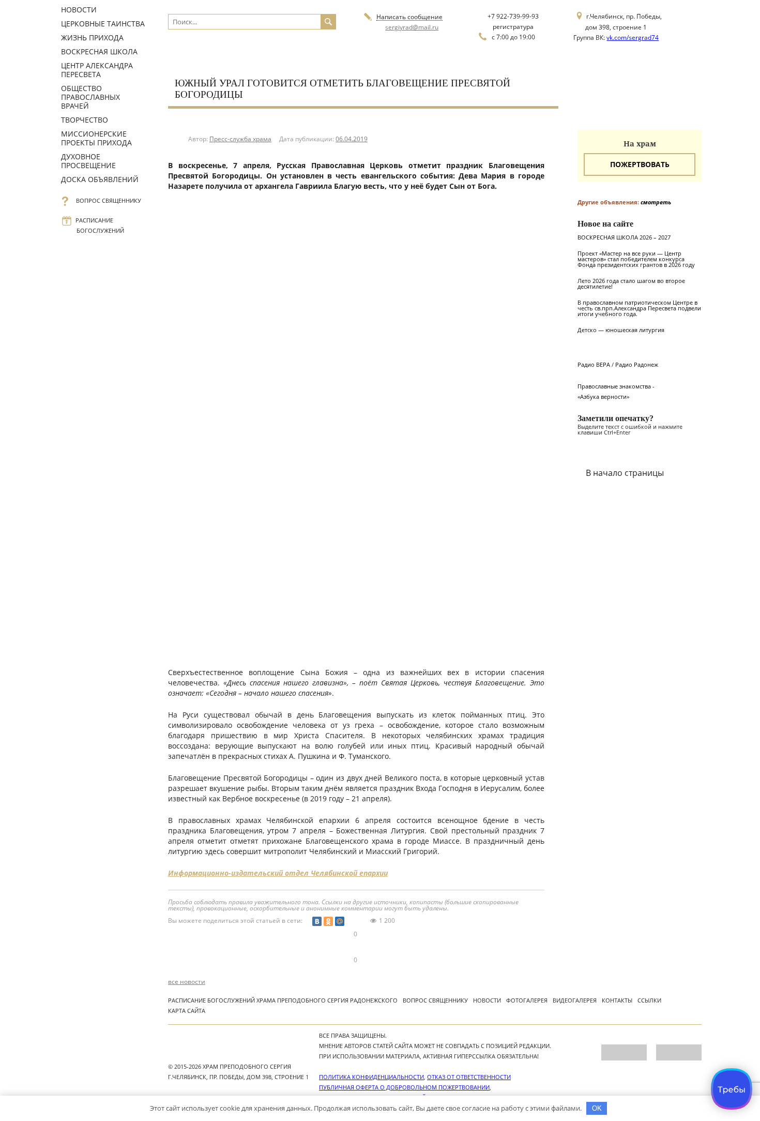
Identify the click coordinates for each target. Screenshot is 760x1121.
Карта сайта (186, 1010)
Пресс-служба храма (240, 138)
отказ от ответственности (469, 1077)
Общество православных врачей (90, 97)
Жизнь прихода (92, 37)
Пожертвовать (640, 164)
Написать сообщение (409, 17)
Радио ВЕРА (593, 364)
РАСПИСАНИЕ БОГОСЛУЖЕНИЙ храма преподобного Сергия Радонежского (283, 1000)
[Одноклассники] (328, 921)
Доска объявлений (100, 179)
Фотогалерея (527, 1000)
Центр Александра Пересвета (97, 70)
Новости (79, 9)
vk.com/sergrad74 (632, 37)
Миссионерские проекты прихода (96, 138)
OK (597, 1108)
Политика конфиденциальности (371, 1077)
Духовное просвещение (88, 161)
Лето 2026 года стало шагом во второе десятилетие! (631, 283)
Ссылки (649, 1000)
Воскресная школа (99, 51)
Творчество (84, 119)
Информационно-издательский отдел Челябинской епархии (278, 873)
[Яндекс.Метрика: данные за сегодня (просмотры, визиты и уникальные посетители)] (624, 1052)
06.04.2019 (352, 138)
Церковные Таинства (103, 23)
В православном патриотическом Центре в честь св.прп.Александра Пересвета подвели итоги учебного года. (639, 308)
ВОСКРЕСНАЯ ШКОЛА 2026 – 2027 (624, 237)
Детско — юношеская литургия (620, 330)
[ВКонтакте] (317, 921)
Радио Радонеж (636, 364)
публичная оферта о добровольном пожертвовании (404, 1087)
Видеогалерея (575, 1000)
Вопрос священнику (109, 200)
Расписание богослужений (100, 225)
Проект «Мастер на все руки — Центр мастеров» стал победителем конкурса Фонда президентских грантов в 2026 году (636, 258)
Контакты (617, 1000)
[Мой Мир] (339, 921)
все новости (186, 982)
